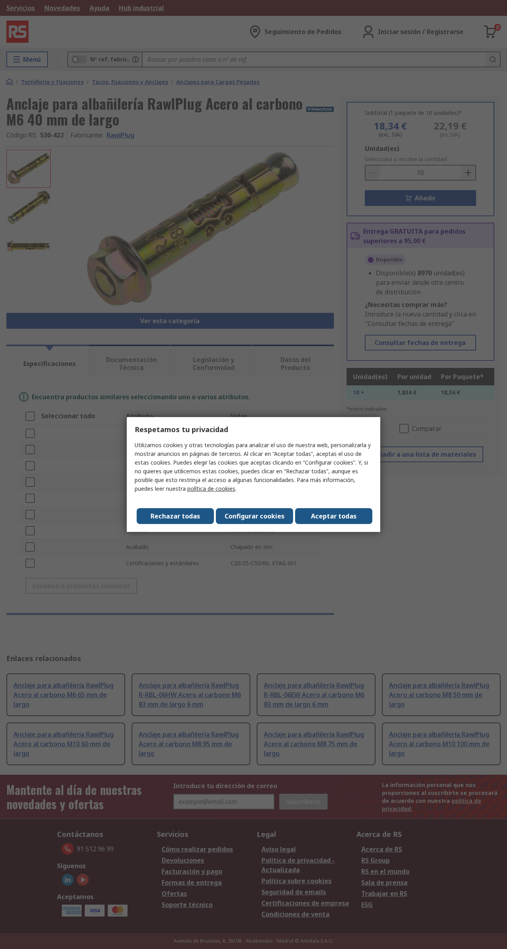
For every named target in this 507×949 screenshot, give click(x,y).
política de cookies (211, 488)
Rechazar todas (175, 516)
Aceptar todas (333, 516)
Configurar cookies (254, 516)
